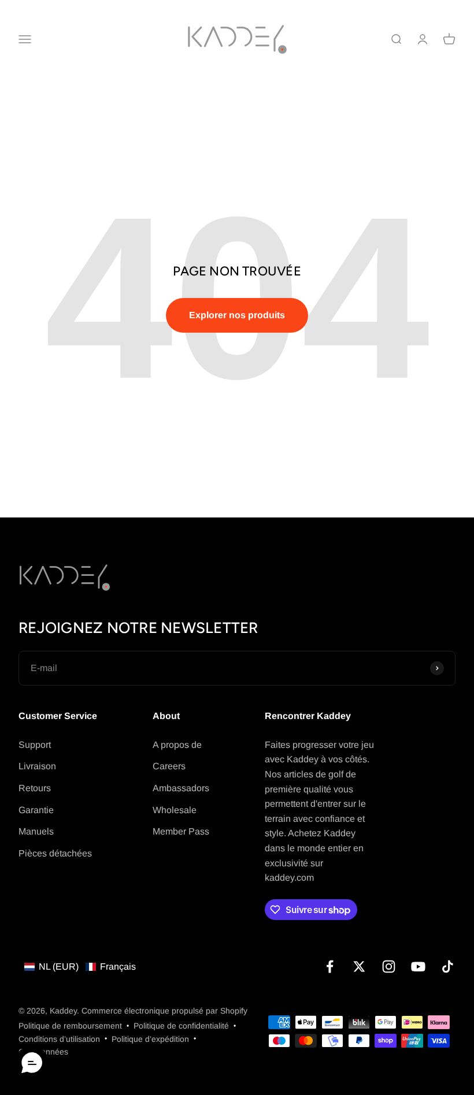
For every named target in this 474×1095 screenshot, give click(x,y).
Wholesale (175, 810)
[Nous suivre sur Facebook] (330, 966)
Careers (169, 766)
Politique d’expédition (150, 1039)
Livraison (37, 766)
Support (34, 745)
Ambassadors (181, 788)
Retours (34, 788)
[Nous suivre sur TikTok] (448, 966)
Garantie (36, 810)
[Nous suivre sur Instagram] (389, 966)
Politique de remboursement (70, 1025)
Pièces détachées (55, 853)
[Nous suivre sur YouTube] (418, 966)
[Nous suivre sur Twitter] (359, 966)
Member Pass (181, 831)
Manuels (36, 831)
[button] (80, 967)
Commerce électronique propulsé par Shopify (164, 1010)
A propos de (177, 745)
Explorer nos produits (237, 315)
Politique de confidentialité (181, 1025)
